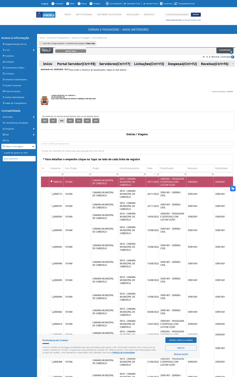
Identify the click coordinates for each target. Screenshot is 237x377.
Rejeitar (181, 347)
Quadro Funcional (13, 85)
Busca (83, 3)
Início (68, 14)
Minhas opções (181, 354)
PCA (7, 140)
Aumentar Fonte (133, 3)
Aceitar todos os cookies (181, 340)
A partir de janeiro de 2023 (16, 152)
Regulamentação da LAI (15, 44)
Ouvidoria (9, 56)
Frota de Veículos (13, 91)
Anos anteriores (11, 158)
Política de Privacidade (123, 352)
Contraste (168, 3)
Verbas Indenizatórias (14, 97)
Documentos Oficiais (109, 14)
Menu (71, 3)
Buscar (196, 15)
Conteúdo (57, 3)
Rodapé (95, 3)
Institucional (84, 14)
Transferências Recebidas (16, 122)
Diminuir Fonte (151, 3)
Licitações (9, 61)
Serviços (149, 14)
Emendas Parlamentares (16, 79)
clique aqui (90, 43)
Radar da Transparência (15, 103)
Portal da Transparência (58, 38)
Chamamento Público (14, 67)
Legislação (132, 14)
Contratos (9, 73)
